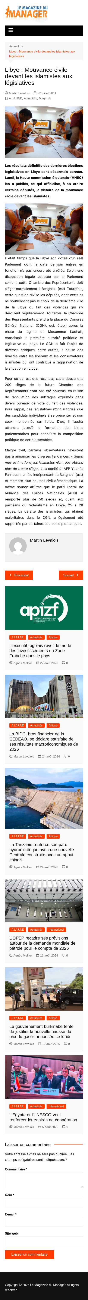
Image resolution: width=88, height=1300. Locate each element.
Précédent (21, 575)
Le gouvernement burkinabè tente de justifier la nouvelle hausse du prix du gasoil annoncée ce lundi (41, 1031)
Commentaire (16, 1169)
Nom (9, 1195)
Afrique (53, 637)
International (56, 929)
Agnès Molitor (22, 663)
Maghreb (45, 98)
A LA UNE (15, 98)
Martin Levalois (19, 93)
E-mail (10, 1214)
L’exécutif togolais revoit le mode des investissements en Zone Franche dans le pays (40, 650)
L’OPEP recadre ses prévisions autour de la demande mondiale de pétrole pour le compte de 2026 (42, 943)
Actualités (30, 98)
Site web (11, 1233)
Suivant (68, 575)
